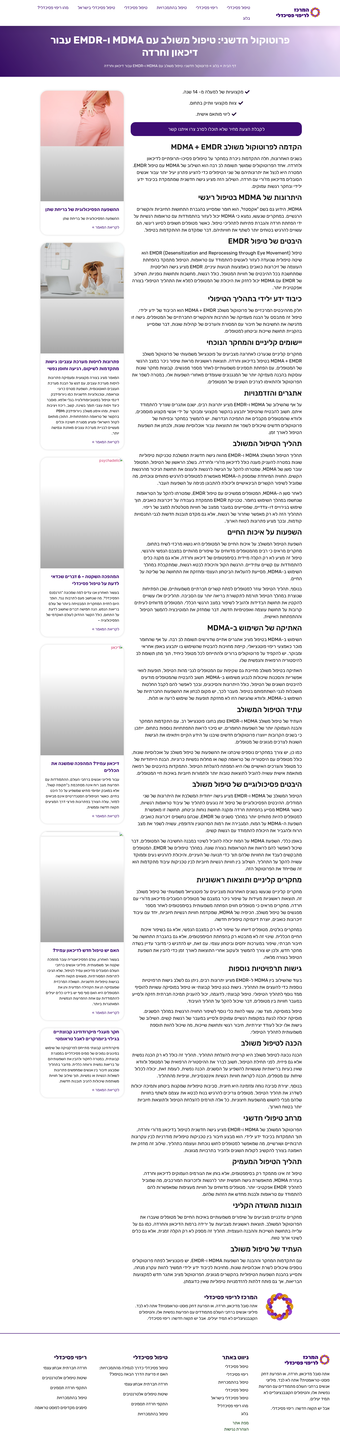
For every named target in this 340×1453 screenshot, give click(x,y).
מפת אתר (240, 1422)
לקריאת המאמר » (105, 227)
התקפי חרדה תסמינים (149, 1404)
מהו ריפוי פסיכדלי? (52, 7)
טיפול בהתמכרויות (172, 7)
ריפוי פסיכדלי (207, 7)
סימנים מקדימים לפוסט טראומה (61, 1407)
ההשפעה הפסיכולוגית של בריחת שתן (82, 209)
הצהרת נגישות (236, 1429)
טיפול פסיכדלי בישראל (96, 7)
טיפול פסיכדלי (238, 7)
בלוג (246, 18)
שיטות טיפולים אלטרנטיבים (145, 1394)
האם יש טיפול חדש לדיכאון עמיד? (86, 950)
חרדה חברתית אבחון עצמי (146, 1384)
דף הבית (229, 66)
